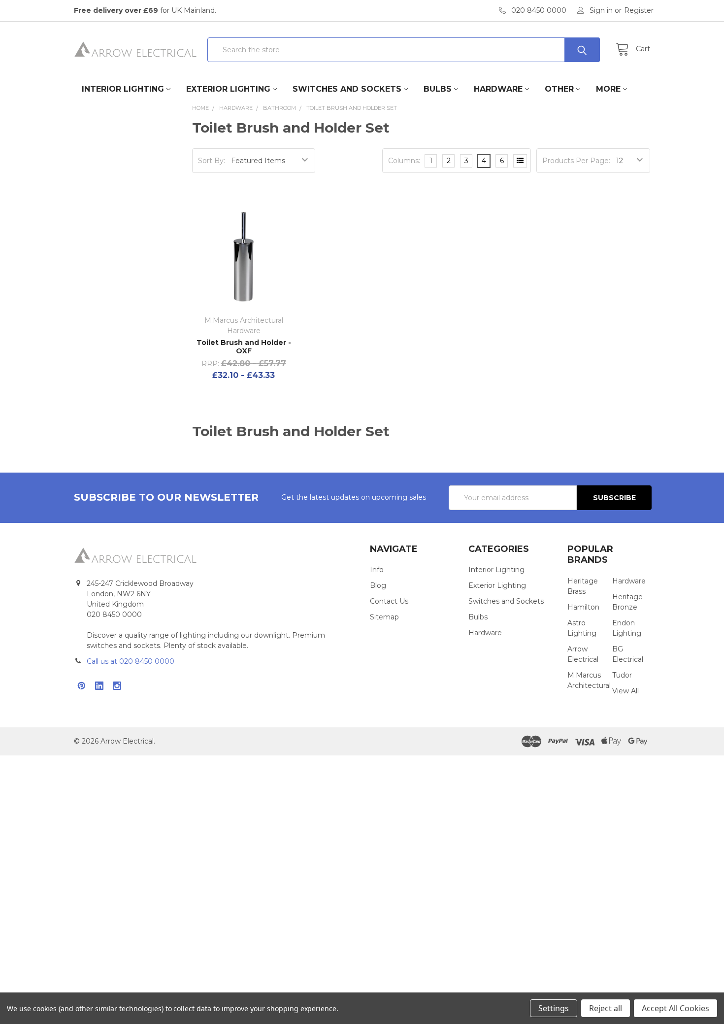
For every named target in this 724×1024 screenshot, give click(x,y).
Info (377, 569)
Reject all (605, 1008)
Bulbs (438, 89)
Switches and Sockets (347, 89)
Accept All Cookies (675, 1008)
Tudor (622, 675)
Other (559, 89)
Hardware (498, 89)
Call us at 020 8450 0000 (130, 661)
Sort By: (211, 160)
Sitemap (384, 617)
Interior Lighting (123, 89)
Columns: (404, 160)
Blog (378, 585)
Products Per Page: (576, 160)
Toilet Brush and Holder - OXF (244, 347)
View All (625, 690)
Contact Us (389, 601)
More (608, 89)
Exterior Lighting (228, 89)
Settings (553, 1008)
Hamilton (583, 607)
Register (639, 10)
